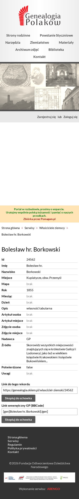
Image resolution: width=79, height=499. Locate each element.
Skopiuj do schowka (18, 398)
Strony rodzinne (18, 35)
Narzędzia (12, 42)
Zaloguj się (70, 117)
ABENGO (53, 489)
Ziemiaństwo (39, 42)
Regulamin (15, 444)
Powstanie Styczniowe (56, 35)
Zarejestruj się (46, 117)
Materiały (66, 42)
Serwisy (30, 228)
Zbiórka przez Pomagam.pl (39, 219)
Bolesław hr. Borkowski (16, 234)
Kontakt (39, 57)
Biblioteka (56, 50)
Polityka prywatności (22, 448)
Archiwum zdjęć (27, 50)
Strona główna (11, 228)
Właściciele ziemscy (52, 228)
